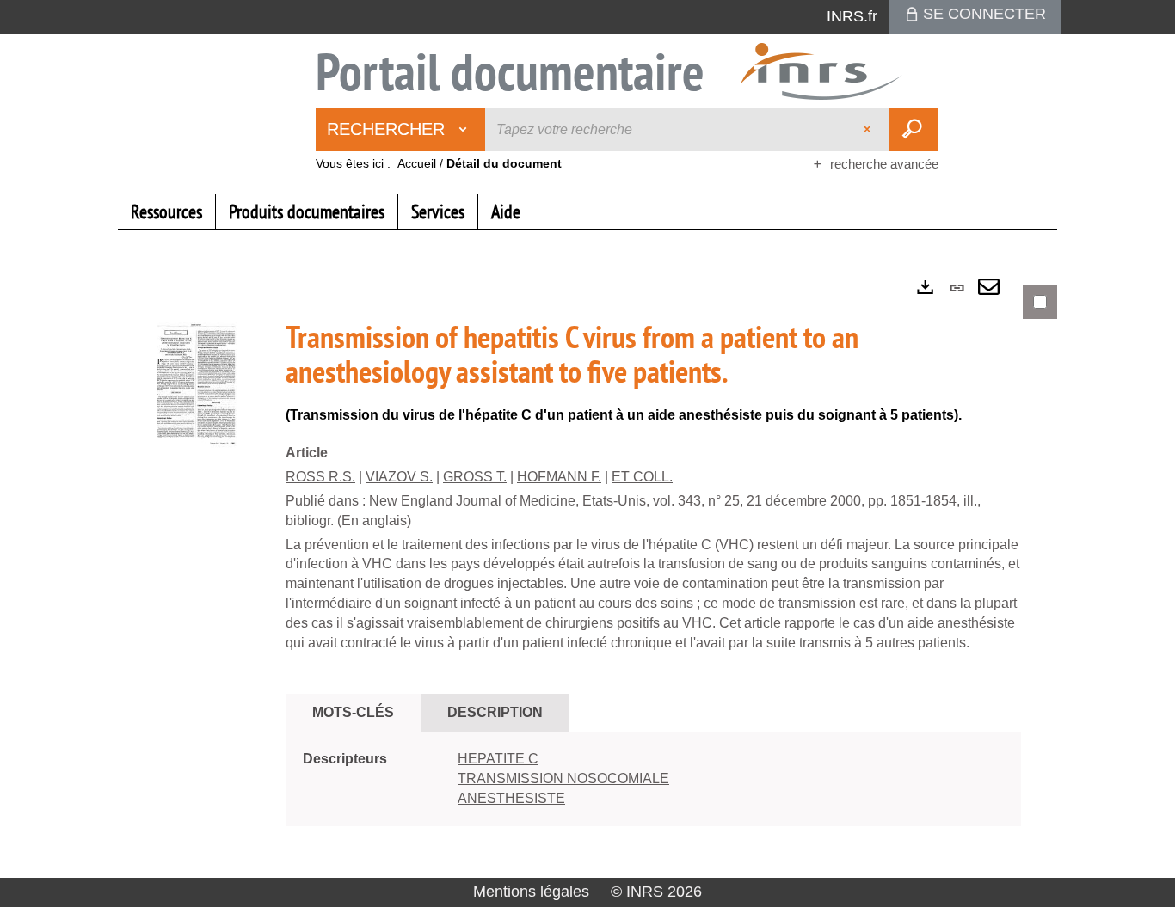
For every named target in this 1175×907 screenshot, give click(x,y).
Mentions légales (531, 891)
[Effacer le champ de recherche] (868, 129)
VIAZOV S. (399, 476)
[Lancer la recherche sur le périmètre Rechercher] (913, 129)
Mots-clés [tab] (353, 712)
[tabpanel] (587, 570)
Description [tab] (495, 712)
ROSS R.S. (320, 476)
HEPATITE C (498, 758)
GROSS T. (475, 476)
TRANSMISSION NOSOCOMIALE (563, 778)
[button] (199, 388)
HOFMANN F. (559, 476)
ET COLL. (642, 476)
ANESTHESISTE (511, 798)
